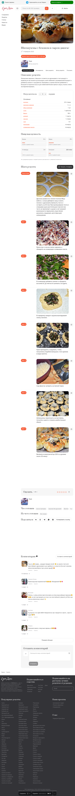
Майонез (35, 777)
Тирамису (36, 715)
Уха (3, 721)
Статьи (4, 20)
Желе (34, 709)
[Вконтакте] (36, 520)
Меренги (35, 721)
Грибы (3, 742)
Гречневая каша (23, 727)
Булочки (21, 770)
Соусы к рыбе (37, 758)
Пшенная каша (23, 719)
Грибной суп (5, 707)
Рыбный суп (5, 711)
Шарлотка (21, 772)
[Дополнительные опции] (54, 793)
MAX (39, 691)
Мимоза (21, 713)
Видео (4, 25)
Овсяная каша (23, 725)
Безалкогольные (37, 783)
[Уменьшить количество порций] (40, 94)
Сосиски (4, 748)
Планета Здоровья (9, 2)
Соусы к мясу (37, 754)
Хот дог (4, 758)
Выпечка (21, 740)
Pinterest (29, 691)
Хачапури (21, 764)
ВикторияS (30, 592)
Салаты (4, 770)
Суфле (35, 719)
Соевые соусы (37, 764)
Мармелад (36, 707)
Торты (20, 779)
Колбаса (4, 746)
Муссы (35, 711)
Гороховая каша (23, 736)
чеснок (25, 119)
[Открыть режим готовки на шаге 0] (71, 174)
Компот (35, 750)
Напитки (35, 779)
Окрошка (4, 723)
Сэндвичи (4, 756)
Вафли (20, 766)
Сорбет (35, 723)
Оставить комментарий (64, 556)
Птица (3, 729)
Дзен (46, 685)
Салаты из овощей (7, 783)
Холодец (4, 762)
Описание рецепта (28, 70)
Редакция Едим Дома (59, 718)
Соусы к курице (37, 756)
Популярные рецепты (10, 699)
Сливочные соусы (38, 762)
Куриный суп (5, 705)
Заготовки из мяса (38, 727)
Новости (4, 22)
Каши (20, 717)
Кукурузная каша (23, 731)
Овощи (4, 740)
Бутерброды (5, 750)
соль (24, 110)
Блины (20, 750)
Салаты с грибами (7, 779)
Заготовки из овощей (39, 729)
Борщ (3, 719)
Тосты (3, 764)
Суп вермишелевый (7, 715)
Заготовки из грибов (39, 731)
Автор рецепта (60, 70)
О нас (54, 715)
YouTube (40, 685)
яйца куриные (27, 108)
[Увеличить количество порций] (45, 94)
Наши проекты (59, 699)
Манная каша (22, 721)
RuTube (40, 689)
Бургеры (4, 754)
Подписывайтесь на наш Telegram (37, 2)
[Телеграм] (44, 520)
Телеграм (29, 689)
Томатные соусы (37, 766)
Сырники (21, 756)
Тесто (20, 742)
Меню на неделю (56, 2)
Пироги (21, 748)
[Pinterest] (53, 520)
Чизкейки (35, 705)
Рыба (3, 736)
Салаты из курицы (7, 774)
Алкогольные (36, 781)
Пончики (21, 768)
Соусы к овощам (37, 760)
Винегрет (21, 705)
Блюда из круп (37, 740)
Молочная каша (23, 729)
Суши (3, 766)
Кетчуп (35, 774)
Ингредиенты (39, 70)
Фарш (3, 733)
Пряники (21, 774)
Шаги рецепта (49, 70)
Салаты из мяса (6, 772)
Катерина (30, 626)
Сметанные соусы (38, 768)
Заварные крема (37, 713)
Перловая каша (23, 733)
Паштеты (4, 752)
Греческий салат (23, 707)
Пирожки (21, 754)
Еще (71, 509)
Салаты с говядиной (7, 777)
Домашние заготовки (39, 725)
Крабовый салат (23, 709)
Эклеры (35, 717)
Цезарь (21, 715)
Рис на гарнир (37, 742)
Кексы (20, 760)
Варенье (35, 746)
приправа (26, 124)
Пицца (20, 746)
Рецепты (4, 17)
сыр (24, 122)
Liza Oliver (30, 610)
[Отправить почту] (72, 688)
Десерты (21, 777)
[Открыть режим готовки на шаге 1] (71, 222)
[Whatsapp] (49, 520)
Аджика (35, 772)
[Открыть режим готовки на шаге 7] (71, 429)
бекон (25, 113)
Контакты (54, 790)
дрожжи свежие (28, 105)
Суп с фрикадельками (8, 717)
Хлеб (20, 744)
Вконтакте (30, 685)
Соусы (35, 752)
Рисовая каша (23, 723)
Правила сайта (21, 790)
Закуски (4, 744)
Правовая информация (46, 790)
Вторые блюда (6, 725)
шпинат (25, 116)
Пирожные (36, 703)
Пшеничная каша (23, 738)
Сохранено (5, 15)
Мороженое (22, 783)
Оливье (21, 703)
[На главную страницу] (7, 8)
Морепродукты (6, 738)
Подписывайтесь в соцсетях (35, 680)
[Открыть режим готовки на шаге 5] (71, 361)
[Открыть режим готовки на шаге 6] (71, 393)
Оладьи (21, 758)
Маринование (37, 744)
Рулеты (21, 762)
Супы (3, 703)
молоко (25, 102)
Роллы (3, 768)
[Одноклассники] (40, 520)
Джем (34, 748)
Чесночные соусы (38, 770)
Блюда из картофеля (39, 738)
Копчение (35, 736)
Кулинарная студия (58, 703)
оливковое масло (28, 127)
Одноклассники (31, 687)
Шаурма (4, 760)
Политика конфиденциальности (33, 790)
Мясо (3, 727)
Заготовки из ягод (38, 733)
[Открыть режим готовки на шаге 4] (71, 325)
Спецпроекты (56, 707)
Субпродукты (5, 731)
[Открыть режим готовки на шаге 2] (71, 256)
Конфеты (21, 781)
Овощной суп (5, 713)
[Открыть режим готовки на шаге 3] (71, 290)
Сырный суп (5, 709)
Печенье (21, 752)
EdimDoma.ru (14, 683)
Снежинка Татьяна (32, 579)
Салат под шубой (23, 711)
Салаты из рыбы (6, 781)
